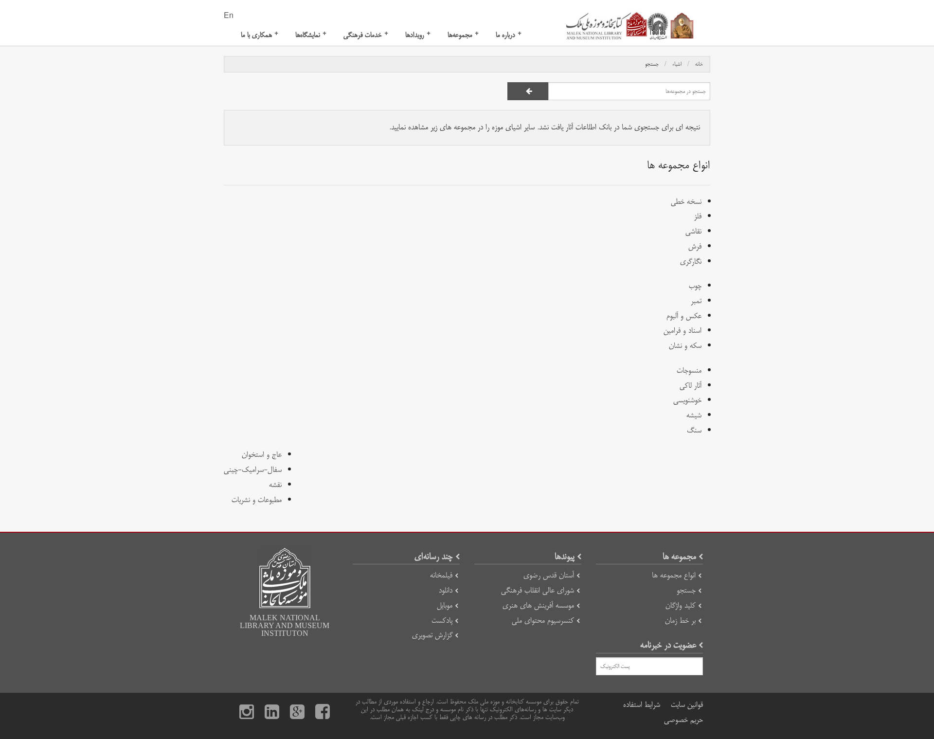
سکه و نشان (685, 345)
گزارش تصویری (432, 635)
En (229, 16)
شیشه (693, 415)
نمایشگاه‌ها (310, 35)
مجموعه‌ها (463, 35)
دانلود (445, 590)
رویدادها (418, 35)
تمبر (696, 300)
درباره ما (508, 35)
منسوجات (689, 370)
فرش (694, 246)
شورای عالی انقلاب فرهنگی (537, 590)
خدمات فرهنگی (365, 35)
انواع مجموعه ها (674, 575)
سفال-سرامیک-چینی (253, 469)
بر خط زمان (680, 620)
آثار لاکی (690, 385)
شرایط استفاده (641, 704)
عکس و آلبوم (683, 316)
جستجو (652, 64)
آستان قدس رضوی (548, 575)
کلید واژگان (680, 605)
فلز (697, 216)
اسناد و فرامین (682, 330)
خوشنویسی (687, 400)
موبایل (444, 605)
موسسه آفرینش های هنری (538, 605)
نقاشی (693, 231)
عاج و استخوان (262, 454)
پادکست (441, 620)
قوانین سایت (687, 704)
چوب (695, 285)
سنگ (694, 430)
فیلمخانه (441, 575)
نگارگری (690, 261)
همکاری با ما (259, 35)
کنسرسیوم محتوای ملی (543, 620)
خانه (699, 64)
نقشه (275, 484)
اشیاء (677, 64)
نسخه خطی (686, 201)
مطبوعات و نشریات (257, 499)
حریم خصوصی (683, 719)
